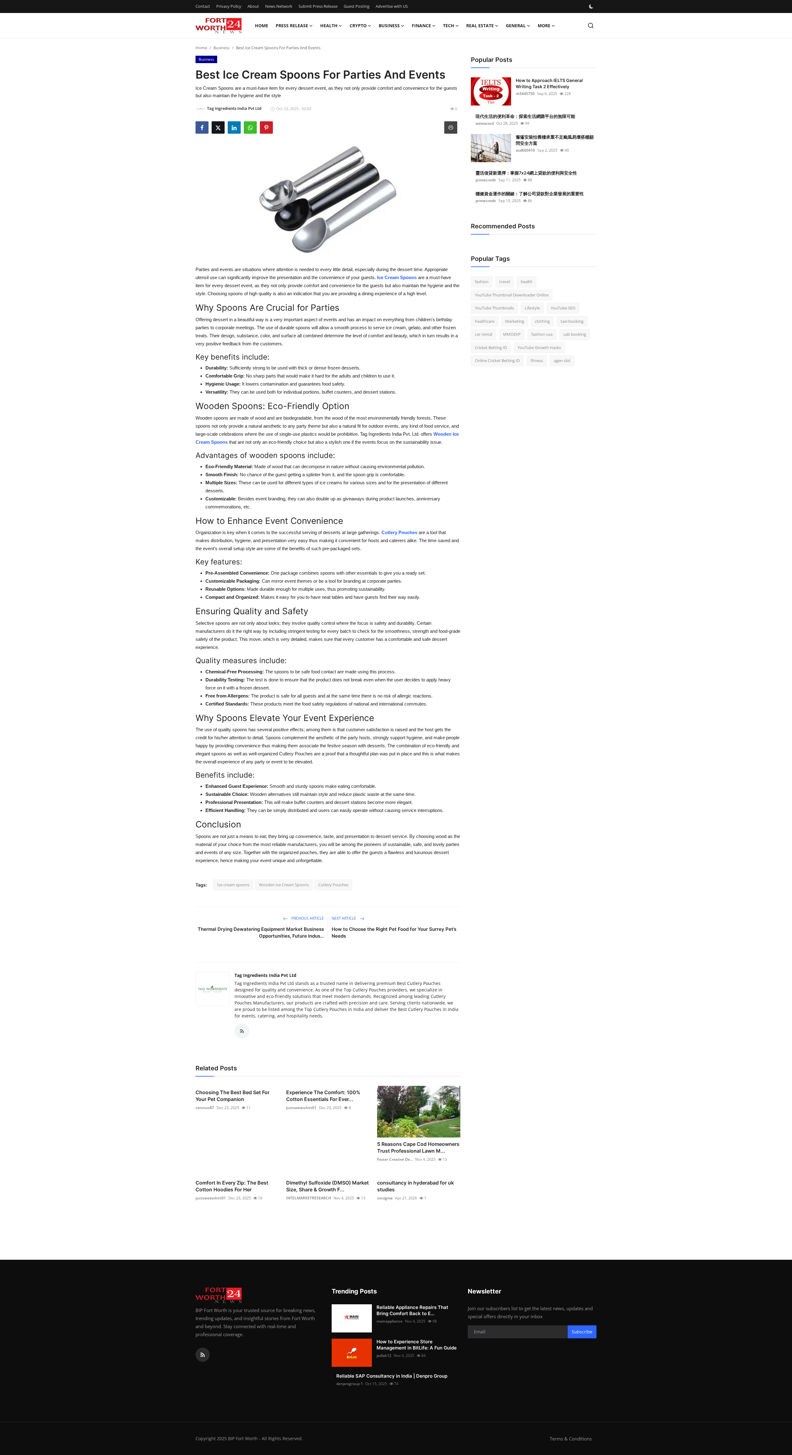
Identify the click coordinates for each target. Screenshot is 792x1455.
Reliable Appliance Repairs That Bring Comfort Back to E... (412, 1310)
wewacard (485, 123)
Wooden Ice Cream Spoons (284, 884)
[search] (590, 25)
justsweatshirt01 (301, 1107)
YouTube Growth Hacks (539, 347)
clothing (542, 321)
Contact (203, 6)
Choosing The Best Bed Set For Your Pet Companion (232, 1095)
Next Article (344, 918)
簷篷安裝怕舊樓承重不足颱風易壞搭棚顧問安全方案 (555, 140)
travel (504, 281)
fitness (537, 360)
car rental (483, 334)
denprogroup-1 (349, 1383)
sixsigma (385, 1198)
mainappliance (389, 1321)
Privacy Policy (228, 6)
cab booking (574, 334)
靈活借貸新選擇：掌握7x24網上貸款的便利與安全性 (526, 172)
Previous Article (307, 918)
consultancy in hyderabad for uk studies (415, 1186)
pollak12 (384, 1355)
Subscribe (582, 1332)
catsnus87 (205, 1107)
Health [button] (329, 25)
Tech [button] (448, 25)
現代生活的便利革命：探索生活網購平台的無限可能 (525, 116)
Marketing (514, 321)
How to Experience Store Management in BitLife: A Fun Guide (417, 1345)
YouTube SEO (563, 308)
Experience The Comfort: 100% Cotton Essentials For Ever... (323, 1095)
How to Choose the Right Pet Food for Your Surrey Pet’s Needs (394, 932)
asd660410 (525, 150)
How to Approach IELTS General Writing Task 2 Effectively (549, 83)
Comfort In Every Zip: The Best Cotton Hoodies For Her (232, 1186)
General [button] (516, 25)
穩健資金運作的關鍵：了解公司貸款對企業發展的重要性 (530, 193)
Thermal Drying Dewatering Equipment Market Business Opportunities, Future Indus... (261, 932)
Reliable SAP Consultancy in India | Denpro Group (391, 1376)
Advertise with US (392, 6)
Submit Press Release (318, 6)
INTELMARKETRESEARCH (308, 1198)
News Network (278, 6)
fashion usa (542, 334)
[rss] (203, 1355)
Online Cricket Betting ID (497, 360)
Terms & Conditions (571, 1439)
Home (261, 25)
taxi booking (572, 321)
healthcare (484, 321)
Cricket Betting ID (491, 347)
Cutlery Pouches (399, 532)
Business (221, 47)
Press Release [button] (292, 25)
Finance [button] (421, 25)
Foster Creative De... (395, 1159)
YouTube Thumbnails (494, 308)
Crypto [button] (358, 25)
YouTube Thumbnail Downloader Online (512, 295)
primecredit (486, 180)
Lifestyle (532, 308)
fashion (482, 281)
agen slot (562, 360)
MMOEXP (512, 334)
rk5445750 (525, 93)
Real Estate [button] (480, 25)
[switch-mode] (591, 6)
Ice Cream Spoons (397, 277)
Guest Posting (356, 6)
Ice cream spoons (233, 884)
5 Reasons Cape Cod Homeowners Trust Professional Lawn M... (418, 1147)
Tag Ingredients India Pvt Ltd (265, 975)
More (544, 25)
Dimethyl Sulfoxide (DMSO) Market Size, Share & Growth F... (327, 1186)
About (253, 6)
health (526, 281)
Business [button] (389, 25)
